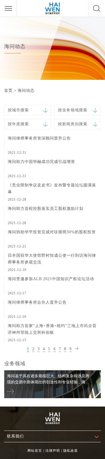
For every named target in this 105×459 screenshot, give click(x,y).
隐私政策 (70, 451)
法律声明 (52, 451)
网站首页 (34, 451)
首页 (8, 90)
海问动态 (26, 90)
